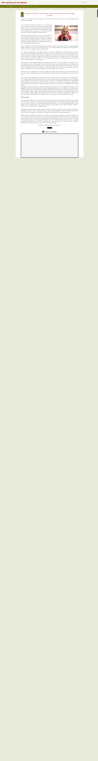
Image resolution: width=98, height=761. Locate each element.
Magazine (11, 6)
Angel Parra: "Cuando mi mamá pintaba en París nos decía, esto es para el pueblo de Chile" (49, 14)
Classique (3, 6)
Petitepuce (58, 125)
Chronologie (34, 6)
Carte (7, 6)
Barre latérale (22, 6)
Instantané (29, 6)
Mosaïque (16, 6)
